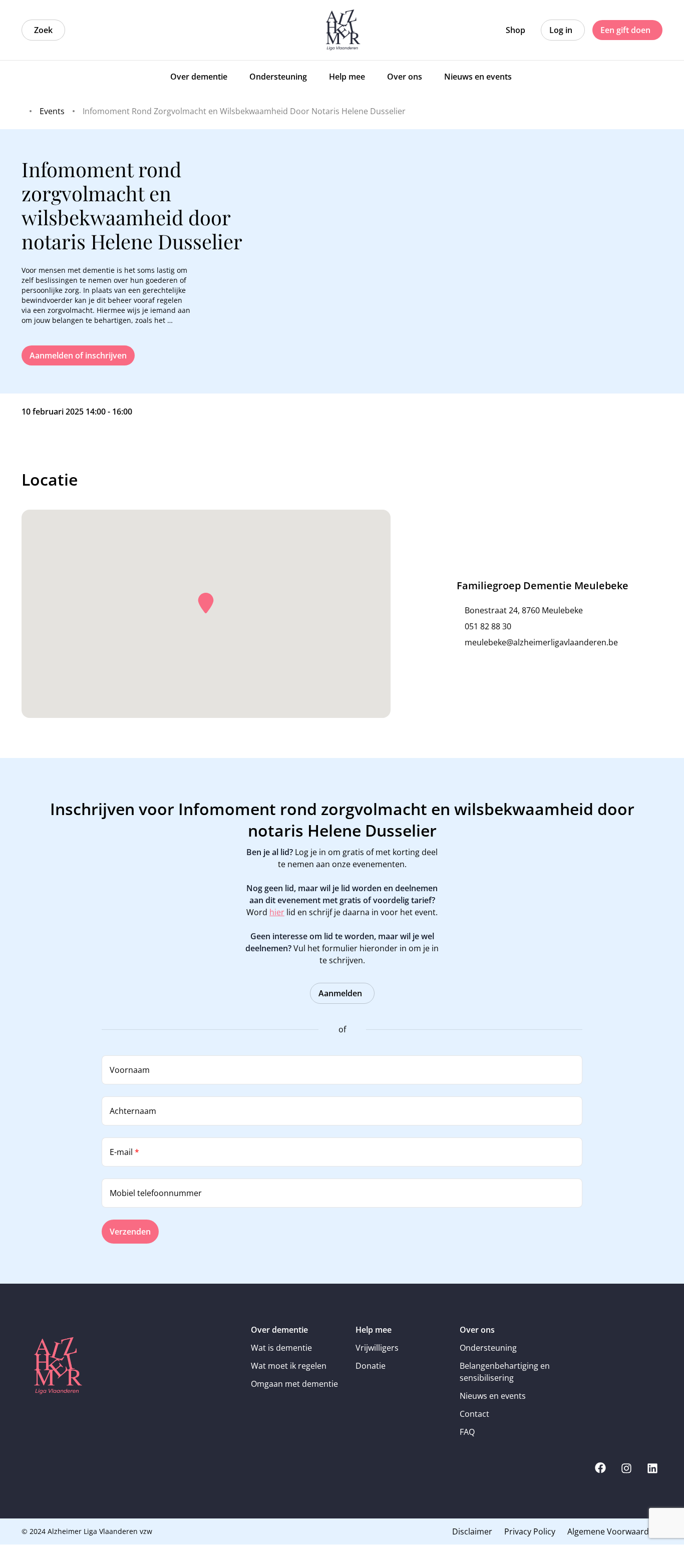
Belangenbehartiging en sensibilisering (505, 1371)
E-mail (124, 1151)
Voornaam (130, 1069)
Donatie (371, 1365)
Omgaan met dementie (294, 1383)
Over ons (477, 1329)
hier (276, 912)
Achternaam (133, 1110)
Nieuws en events (493, 1395)
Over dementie (279, 1329)
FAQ (467, 1431)
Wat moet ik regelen (288, 1365)
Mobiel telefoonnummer (156, 1193)
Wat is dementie (281, 1347)
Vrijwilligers (377, 1347)
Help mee (374, 1329)
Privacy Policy (529, 1531)
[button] (205, 603)
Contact (474, 1413)
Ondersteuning (488, 1347)
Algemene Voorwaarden (612, 1531)
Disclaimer (472, 1531)
